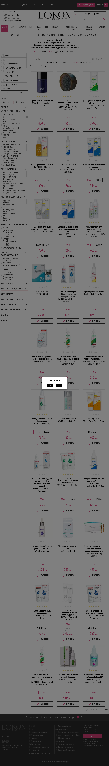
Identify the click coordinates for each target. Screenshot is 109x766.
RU (59, 385)
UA (50, 385)
